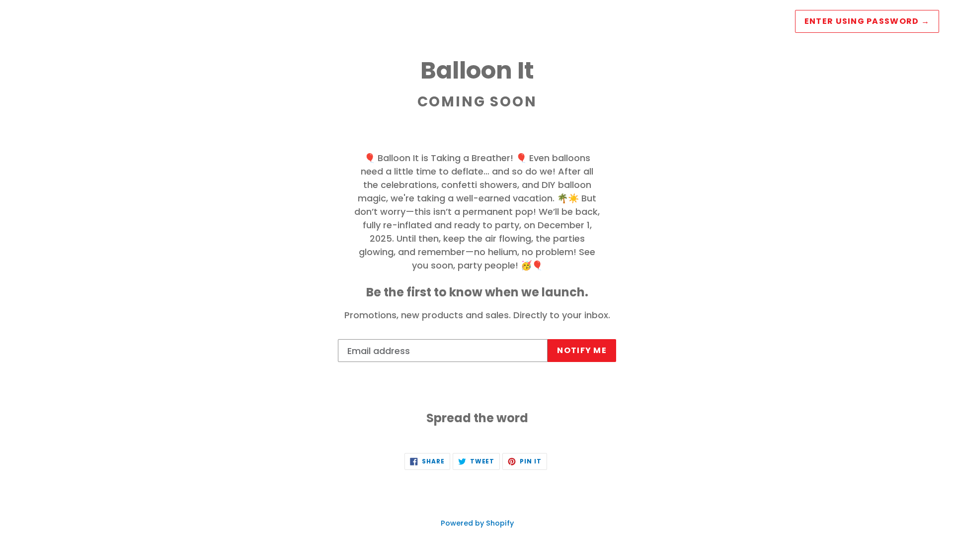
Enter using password (867, 21)
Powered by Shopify (477, 523)
